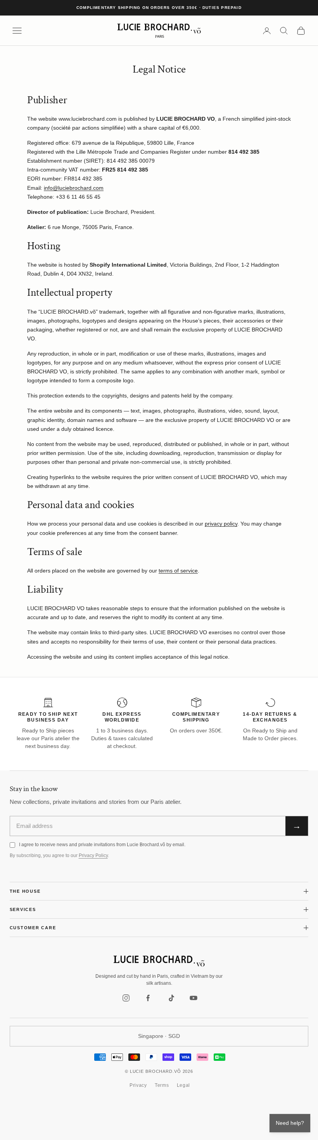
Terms (162, 1085)
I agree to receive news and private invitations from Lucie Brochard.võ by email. (102, 844)
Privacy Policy (93, 855)
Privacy (138, 1085)
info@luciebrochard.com (74, 188)
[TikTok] (171, 998)
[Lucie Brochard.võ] (159, 961)
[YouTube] (193, 998)
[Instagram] (126, 998)
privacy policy (221, 524)
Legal (183, 1085)
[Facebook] (148, 998)
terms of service (178, 570)
